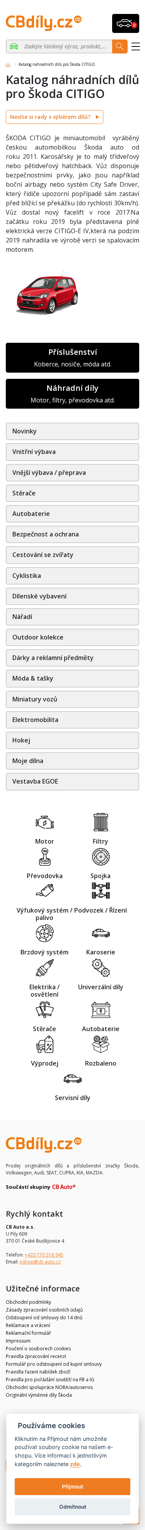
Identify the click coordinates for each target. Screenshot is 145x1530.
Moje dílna (27, 760)
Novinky (24, 431)
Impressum (18, 1340)
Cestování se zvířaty (42, 554)
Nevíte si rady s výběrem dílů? (51, 116)
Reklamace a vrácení (28, 1325)
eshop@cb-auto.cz (40, 1261)
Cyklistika (26, 575)
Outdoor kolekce (37, 637)
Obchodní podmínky (28, 1302)
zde (75, 1464)
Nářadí (22, 616)
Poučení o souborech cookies (38, 1348)
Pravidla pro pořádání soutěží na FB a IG (50, 1379)
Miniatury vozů (34, 699)
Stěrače (24, 493)
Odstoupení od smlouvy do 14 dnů (44, 1317)
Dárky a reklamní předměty (53, 657)
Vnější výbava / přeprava (49, 472)
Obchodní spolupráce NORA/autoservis (49, 1387)
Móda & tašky (32, 678)
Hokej (21, 740)
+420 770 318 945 (44, 1255)
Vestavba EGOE (35, 781)
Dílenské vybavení (39, 596)
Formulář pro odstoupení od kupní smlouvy (54, 1364)
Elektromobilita (35, 719)
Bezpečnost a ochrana (45, 534)
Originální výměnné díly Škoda (39, 1395)
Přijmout (72, 1487)
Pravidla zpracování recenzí (36, 1356)
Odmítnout (72, 1507)
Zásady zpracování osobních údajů (44, 1310)
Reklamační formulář (28, 1333)
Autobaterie (31, 513)
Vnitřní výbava (34, 451)
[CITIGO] (15, 46)
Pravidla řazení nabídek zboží (38, 1371)
